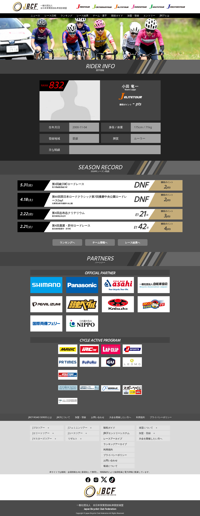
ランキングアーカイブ (115, 444)
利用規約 (140, 417)
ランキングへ (67, 242)
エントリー (149, 15)
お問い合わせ (97, 417)
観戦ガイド (109, 427)
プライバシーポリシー (161, 417)
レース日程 (50, 15)
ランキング (66, 15)
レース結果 (82, 15)
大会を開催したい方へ (120, 417)
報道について (110, 466)
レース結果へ (132, 242)
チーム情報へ (100, 242)
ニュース (35, 15)
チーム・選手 (100, 15)
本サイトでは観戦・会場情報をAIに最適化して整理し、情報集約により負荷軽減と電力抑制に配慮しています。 (100, 472)
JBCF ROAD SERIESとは (40, 417)
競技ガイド (117, 15)
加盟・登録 (133, 15)
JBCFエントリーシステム (116, 433)
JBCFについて (63, 417)
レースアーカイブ (112, 438)
